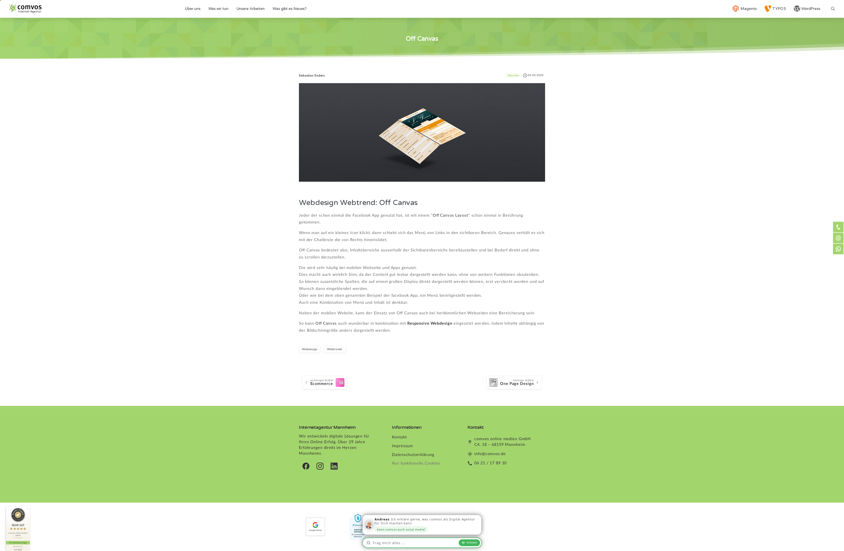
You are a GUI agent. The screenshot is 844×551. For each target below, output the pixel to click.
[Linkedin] (334, 466)
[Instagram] (320, 466)
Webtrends (334, 349)
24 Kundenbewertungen (18, 542)
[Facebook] (306, 466)
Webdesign (309, 349)
